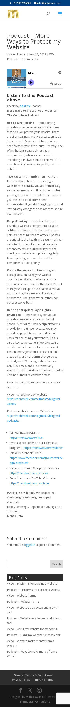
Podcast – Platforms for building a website (33, 589)
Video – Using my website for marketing (32, 629)
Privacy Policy (21, 680)
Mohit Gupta (34, 697)
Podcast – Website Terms (23, 601)
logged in (29, 545)
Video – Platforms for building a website (32, 583)
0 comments (30, 59)
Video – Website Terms (21, 595)
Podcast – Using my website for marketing (33, 635)
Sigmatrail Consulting (35, 701)
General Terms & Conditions (33, 675)
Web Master (18, 54)
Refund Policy (44, 680)
